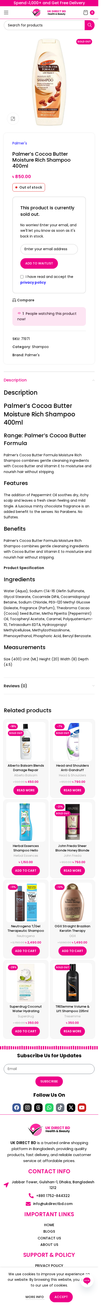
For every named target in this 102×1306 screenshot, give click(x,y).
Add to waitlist (39, 263)
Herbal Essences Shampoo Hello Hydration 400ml (25, 850)
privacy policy (33, 282)
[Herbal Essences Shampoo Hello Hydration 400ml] (26, 822)
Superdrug (26, 1016)
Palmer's (19, 143)
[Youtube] (82, 1107)
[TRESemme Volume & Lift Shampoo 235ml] (72, 983)
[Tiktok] (60, 1107)
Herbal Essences (26, 855)
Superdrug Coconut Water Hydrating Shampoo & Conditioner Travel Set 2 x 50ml (25, 1013)
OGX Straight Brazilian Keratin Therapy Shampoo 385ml (72, 930)
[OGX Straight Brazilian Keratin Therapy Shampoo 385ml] (72, 902)
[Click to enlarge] (13, 118)
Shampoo (40, 346)
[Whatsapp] (49, 1107)
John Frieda (72, 855)
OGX (72, 936)
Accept (61, 1297)
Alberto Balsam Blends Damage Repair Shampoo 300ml (26, 769)
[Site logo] (36, 12)
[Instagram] (27, 1107)
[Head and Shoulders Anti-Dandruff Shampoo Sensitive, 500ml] (72, 742)
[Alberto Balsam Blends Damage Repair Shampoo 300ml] (26, 742)
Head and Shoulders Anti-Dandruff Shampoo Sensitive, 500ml (72, 772)
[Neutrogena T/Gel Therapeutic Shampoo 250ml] (26, 902)
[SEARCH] (90, 25)
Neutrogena (26, 936)
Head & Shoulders (72, 775)
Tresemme (72, 1016)
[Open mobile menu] (6, 12)
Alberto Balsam (25, 775)
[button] (26, 870)
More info (35, 1297)
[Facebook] (16, 1107)
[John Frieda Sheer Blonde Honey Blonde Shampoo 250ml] (72, 822)
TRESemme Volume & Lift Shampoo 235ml (72, 1008)
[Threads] (38, 1107)
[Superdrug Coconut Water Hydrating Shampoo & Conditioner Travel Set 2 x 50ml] (26, 983)
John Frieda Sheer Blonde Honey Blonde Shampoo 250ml (72, 850)
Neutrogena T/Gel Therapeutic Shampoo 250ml (25, 930)
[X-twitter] (71, 1107)
